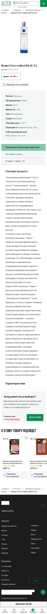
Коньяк (5, 535)
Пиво (33, 543)
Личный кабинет (8, 584)
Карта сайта (7, 510)
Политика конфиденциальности (14, 598)
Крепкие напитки (9, 526)
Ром (3, 539)
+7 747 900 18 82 (12, 419)
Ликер (33, 530)
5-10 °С (23, 123)
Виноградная (16, 114)
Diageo (24, 100)
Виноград (17, 118)
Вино (33, 534)
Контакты (5, 580)
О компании (6, 566)
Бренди (5, 553)
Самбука (35, 525)
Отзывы (4, 575)
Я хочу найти (22, 3)
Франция (18, 96)
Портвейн (35, 548)
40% (18, 109)
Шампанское (36, 539)
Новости (5, 571)
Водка (4, 544)
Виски (4, 530)
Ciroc (15, 105)
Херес (33, 552)
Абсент (5, 548)
